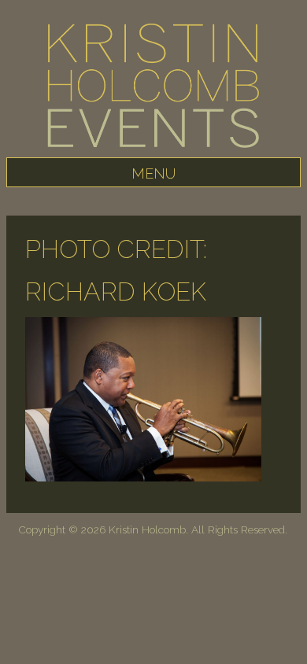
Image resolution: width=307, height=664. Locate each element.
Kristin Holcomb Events (153, 90)
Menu (153, 173)
